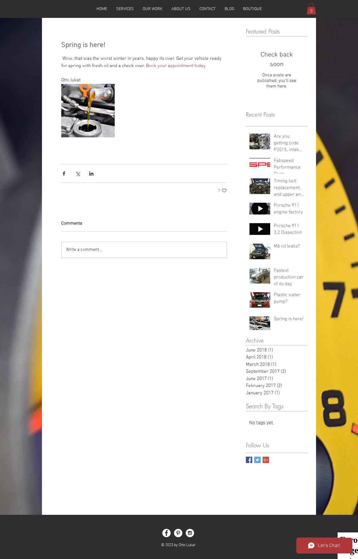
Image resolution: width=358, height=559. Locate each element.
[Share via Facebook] (64, 173)
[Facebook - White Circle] (166, 533)
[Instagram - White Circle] (190, 533)
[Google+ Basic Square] (266, 460)
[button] (311, 9)
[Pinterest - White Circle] (178, 533)
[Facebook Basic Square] (249, 460)
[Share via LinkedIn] (91, 173)
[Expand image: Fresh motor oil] (88, 110)
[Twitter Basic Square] (257, 460)
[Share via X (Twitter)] (77, 173)
